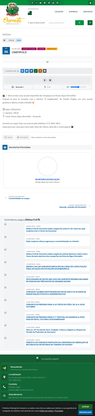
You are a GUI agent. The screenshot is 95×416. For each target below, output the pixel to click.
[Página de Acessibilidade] (57, 3)
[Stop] (50, 80)
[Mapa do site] (53, 3)
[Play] (44, 80)
